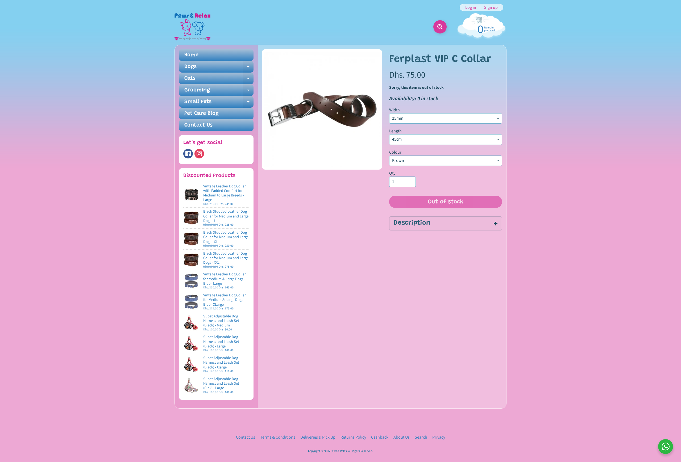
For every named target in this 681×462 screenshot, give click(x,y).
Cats (219, 80)
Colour (395, 152)
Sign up (491, 7)
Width (394, 110)
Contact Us (198, 125)
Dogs (219, 68)
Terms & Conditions (277, 437)
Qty (392, 173)
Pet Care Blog (201, 113)
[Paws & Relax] (192, 26)
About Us (401, 437)
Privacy (438, 437)
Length (395, 131)
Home (191, 55)
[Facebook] (188, 153)
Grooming (219, 91)
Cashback (379, 437)
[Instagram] (199, 153)
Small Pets (219, 103)
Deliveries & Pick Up (317, 437)
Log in (470, 7)
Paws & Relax (338, 451)
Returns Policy (353, 437)
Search (421, 437)
